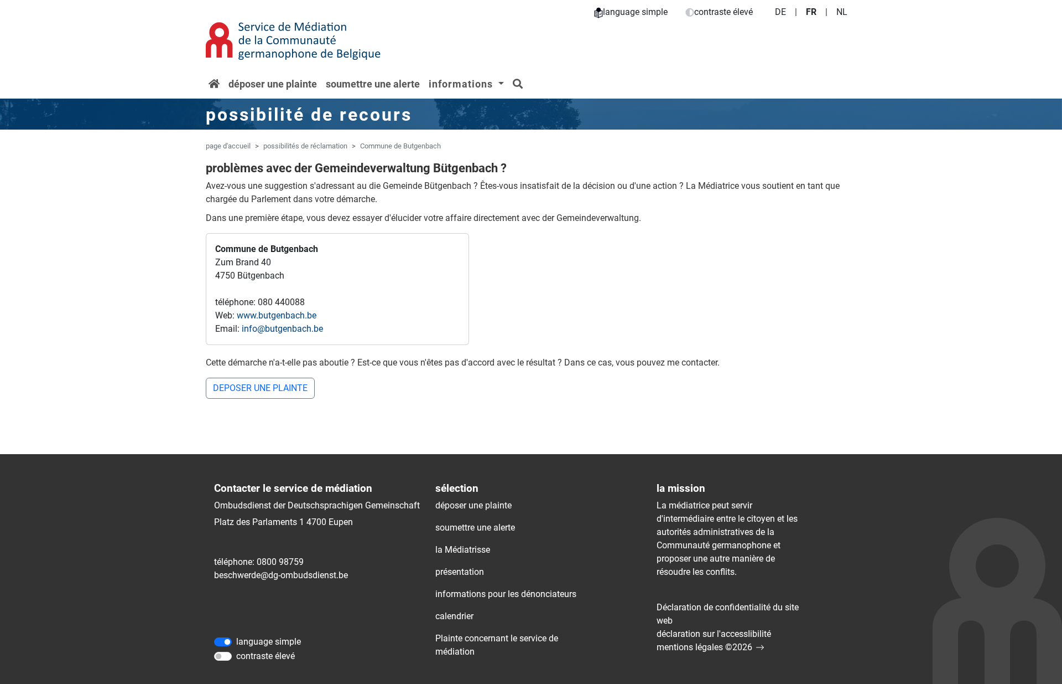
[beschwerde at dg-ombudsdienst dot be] (281, 575)
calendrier (454, 616)
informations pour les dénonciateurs (505, 594)
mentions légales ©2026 (704, 647)
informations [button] (462, 84)
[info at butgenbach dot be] (282, 329)
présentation (459, 572)
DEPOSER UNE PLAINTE (260, 388)
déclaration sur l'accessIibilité (714, 634)
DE (780, 12)
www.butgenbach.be (276, 315)
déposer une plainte (272, 84)
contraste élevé (723, 12)
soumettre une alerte (373, 84)
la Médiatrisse (462, 549)
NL (841, 12)
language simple (635, 12)
